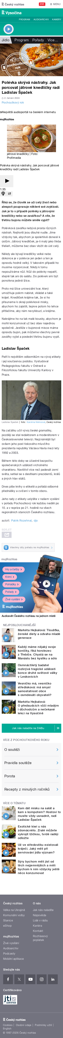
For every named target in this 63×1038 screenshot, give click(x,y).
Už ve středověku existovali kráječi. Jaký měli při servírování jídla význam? (38, 848)
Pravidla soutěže (18, 763)
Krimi (8, 577)
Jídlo (5, 40)
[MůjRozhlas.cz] (7, 119)
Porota (9, 776)
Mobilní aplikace (13, 958)
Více (53, 40)
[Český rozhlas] (13, 4)
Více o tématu (14, 803)
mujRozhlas (9, 559)
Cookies (7, 1025)
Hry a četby (12, 569)
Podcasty (9, 953)
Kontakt (38, 931)
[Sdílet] (9, 193)
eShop (7, 925)
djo (36, 520)
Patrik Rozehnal (21, 520)
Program (24, 19)
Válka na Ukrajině (14, 910)
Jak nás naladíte (43, 910)
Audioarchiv (41, 19)
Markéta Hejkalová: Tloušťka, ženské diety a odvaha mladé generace (39, 633)
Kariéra (37, 925)
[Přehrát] (6, 181)
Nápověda (39, 915)
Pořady (38, 40)
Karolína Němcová (36, 422)
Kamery (56, 19)
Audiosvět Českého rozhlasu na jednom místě (28, 616)
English (7, 1028)
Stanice (8, 920)
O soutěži (12, 750)
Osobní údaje (23, 1025)
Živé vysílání (12, 599)
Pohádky (10, 584)
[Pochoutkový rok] (31, 60)
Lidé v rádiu (40, 920)
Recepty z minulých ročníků (27, 789)
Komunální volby (14, 915)
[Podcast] (3, 193)
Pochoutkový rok (13, 102)
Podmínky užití (43, 1025)
